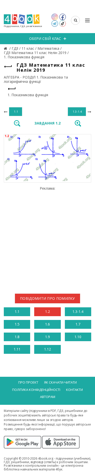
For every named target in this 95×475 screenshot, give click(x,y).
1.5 (17, 324)
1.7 (77, 324)
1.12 (47, 349)
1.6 (47, 324)
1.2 (47, 311)
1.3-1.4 (77, 311)
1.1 (17, 311)
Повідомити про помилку (47, 298)
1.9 (47, 336)
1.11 (17, 349)
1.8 (17, 336)
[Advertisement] (47, 238)
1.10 (77, 336)
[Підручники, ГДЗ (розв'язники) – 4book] (6, 48)
